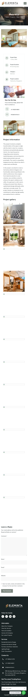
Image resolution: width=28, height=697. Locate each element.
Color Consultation (6, 651)
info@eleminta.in (15, 114)
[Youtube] (10, 616)
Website (3, 575)
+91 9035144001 (15, 109)
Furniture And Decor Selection (9, 647)
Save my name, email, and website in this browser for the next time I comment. (14, 585)
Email (3, 567)
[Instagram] (6, 616)
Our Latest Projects (6, 635)
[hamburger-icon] (25, 3)
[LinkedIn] (14, 616)
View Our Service (6, 628)
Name (3, 559)
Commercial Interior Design (8, 644)
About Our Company (6, 626)
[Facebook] (2, 616)
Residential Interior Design (8, 642)
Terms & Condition (6, 630)
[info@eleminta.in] (7, 114)
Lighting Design (5, 649)
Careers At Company (7, 633)
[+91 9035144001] (7, 109)
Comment (4, 536)
